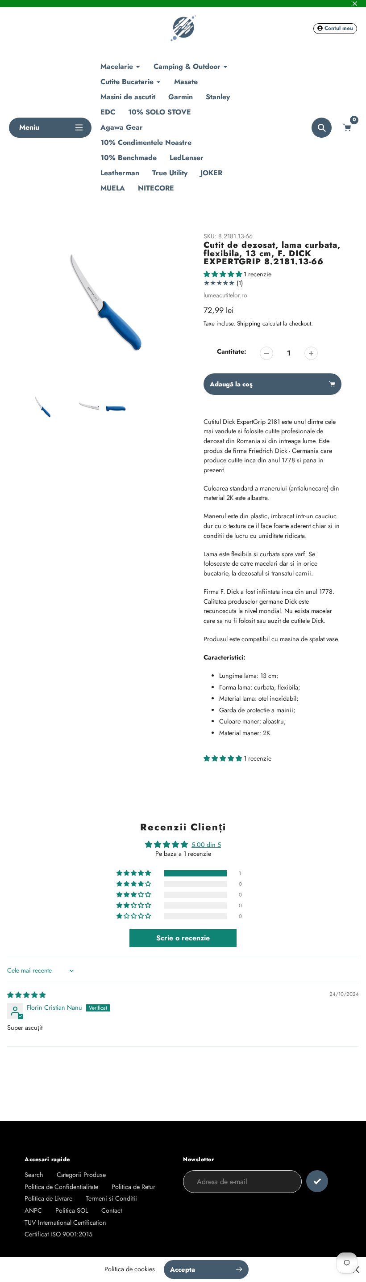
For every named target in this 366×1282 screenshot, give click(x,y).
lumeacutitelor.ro (225, 295)
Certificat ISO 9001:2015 (58, 1234)
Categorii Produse (81, 1174)
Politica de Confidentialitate (61, 1186)
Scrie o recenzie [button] (183, 938)
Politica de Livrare (48, 1198)
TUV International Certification (65, 1222)
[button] (224, 274)
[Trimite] (317, 1181)
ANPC (33, 1210)
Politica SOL (71, 1210)
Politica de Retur (133, 1186)
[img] (26, 994)
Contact (111, 1210)
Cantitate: (231, 351)
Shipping (249, 323)
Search (34, 1174)
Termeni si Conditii (111, 1198)
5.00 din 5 (206, 844)
